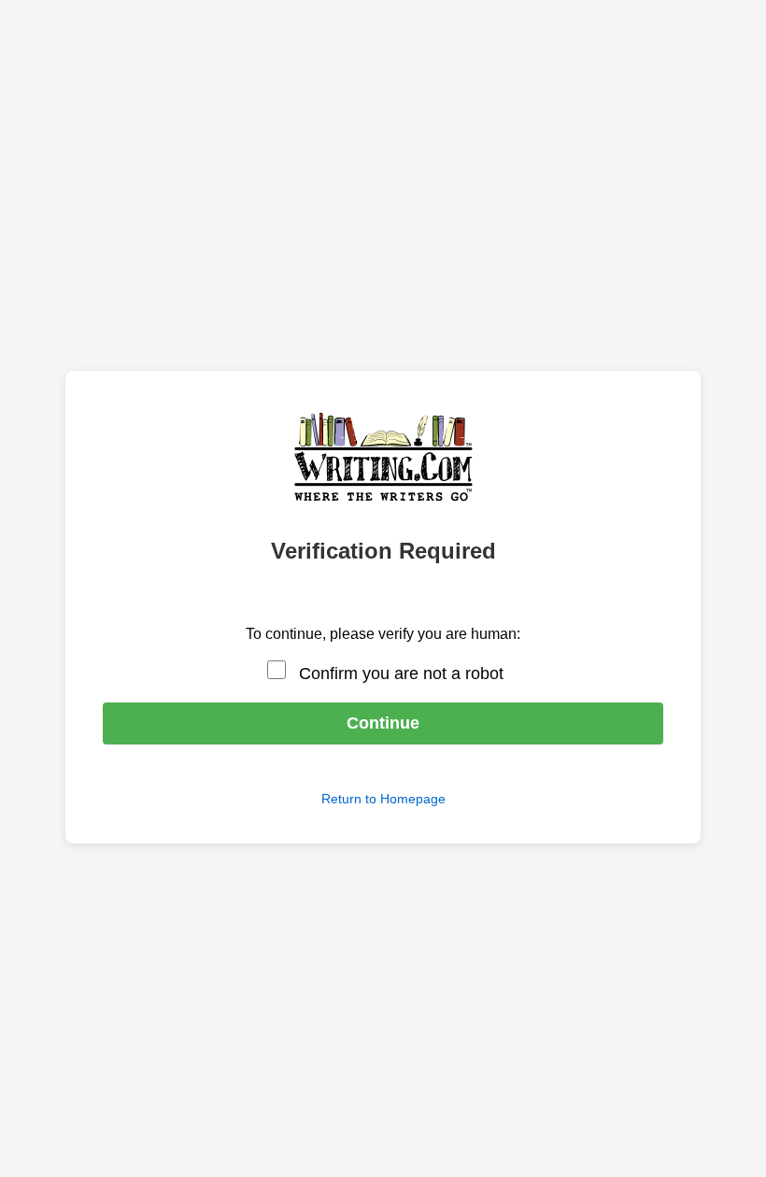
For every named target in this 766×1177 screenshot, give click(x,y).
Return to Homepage (383, 798)
